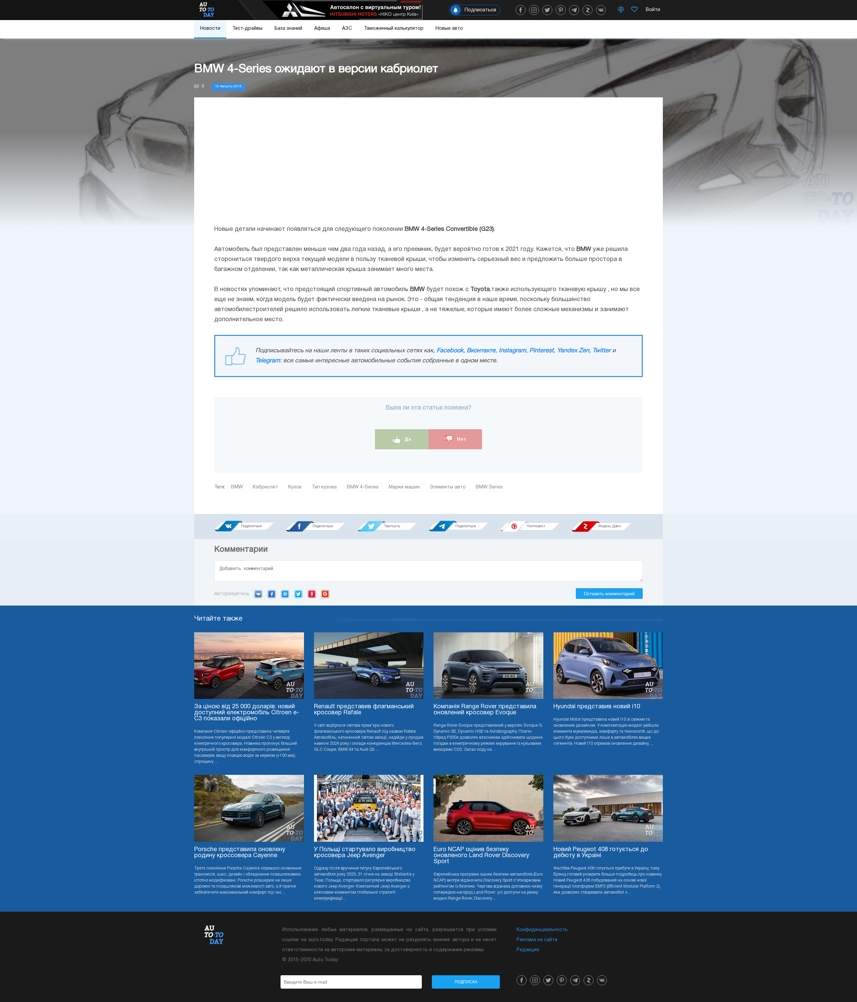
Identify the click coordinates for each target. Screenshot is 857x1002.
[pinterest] (561, 10)
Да (407, 439)
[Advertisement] (428, 167)
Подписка (466, 982)
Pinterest (541, 351)
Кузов (295, 487)
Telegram (267, 361)
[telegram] (574, 10)
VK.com (258, 594)
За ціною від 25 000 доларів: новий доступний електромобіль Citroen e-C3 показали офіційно (246, 713)
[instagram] (534, 10)
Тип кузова (324, 487)
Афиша (322, 28)
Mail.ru (285, 594)
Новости (210, 28)
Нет (460, 439)
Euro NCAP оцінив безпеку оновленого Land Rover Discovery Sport (481, 855)
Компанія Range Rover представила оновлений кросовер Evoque (485, 710)
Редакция (528, 950)
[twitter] (547, 10)
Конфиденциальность (542, 930)
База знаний (288, 28)
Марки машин (404, 487)
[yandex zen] (587, 10)
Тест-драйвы (247, 28)
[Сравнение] (621, 10)
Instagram (512, 351)
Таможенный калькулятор (393, 28)
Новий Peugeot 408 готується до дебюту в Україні (600, 852)
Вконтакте (481, 351)
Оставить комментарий (609, 593)
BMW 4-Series (363, 487)
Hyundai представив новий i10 (596, 707)
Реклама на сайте (537, 940)
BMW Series (489, 487)
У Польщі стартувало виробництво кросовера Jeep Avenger (364, 852)
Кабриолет (265, 487)
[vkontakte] (601, 10)
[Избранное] (634, 10)
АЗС (347, 28)
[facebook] (521, 10)
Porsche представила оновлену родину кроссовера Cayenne (239, 852)
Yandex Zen (573, 351)
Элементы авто (448, 487)
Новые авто (449, 28)
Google (325, 594)
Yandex (312, 594)
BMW (237, 487)
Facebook (450, 351)
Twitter (602, 351)
